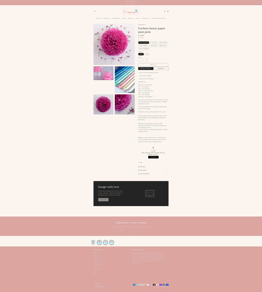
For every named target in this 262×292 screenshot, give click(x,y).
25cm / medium (143, 45)
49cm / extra (163, 45)
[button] (94, 11)
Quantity (140, 57)
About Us (95, 267)
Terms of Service (97, 269)
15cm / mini (154, 42)
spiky (147, 54)
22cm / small (163, 42)
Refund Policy (96, 272)
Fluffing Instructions (97, 257)
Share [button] (141, 162)
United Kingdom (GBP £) (100, 286)
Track (94, 274)
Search (95, 252)
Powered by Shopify (165, 287)
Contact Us (95, 255)
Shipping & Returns (97, 265)
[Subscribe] (141, 230)
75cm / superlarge (144, 48)
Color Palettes (96, 262)
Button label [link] (103, 199)
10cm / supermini (144, 42)
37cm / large (153, 45)
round (141, 54)
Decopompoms (158, 287)
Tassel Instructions (97, 260)
